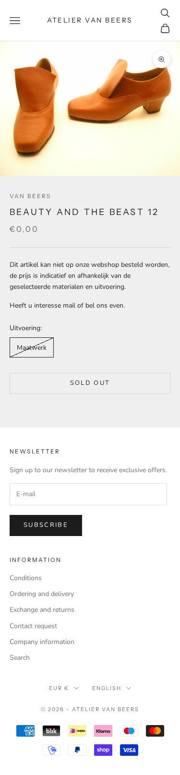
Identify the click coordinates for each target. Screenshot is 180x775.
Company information (42, 641)
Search (20, 657)
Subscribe (46, 525)
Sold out (90, 383)
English (106, 688)
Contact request (33, 626)
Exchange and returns (42, 609)
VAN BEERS (30, 196)
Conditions (26, 578)
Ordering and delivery (42, 593)
